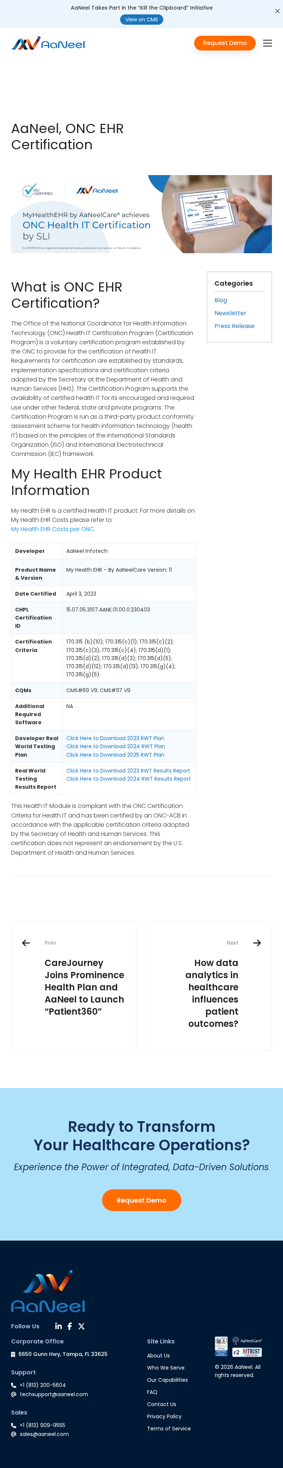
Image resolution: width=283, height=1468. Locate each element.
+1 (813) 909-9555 (42, 1425)
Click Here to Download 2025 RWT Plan (115, 755)
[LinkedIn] (58, 1327)
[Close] (277, 11)
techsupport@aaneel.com (54, 1394)
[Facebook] (69, 1327)
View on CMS (141, 19)
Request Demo (142, 1200)
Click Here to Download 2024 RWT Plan (115, 746)
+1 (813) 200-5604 (43, 1385)
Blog (220, 300)
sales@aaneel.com (44, 1434)
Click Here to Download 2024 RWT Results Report (128, 778)
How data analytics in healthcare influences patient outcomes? (211, 984)
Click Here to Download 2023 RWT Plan (115, 738)
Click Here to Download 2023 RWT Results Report (128, 770)
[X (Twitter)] (81, 1327)
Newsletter (230, 313)
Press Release (234, 326)
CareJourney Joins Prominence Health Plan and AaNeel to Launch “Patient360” (84, 978)
